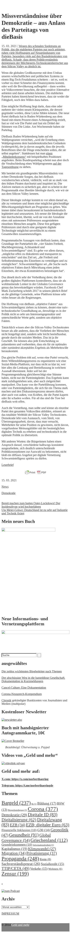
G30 (43, 830)
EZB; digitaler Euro (47, 824)
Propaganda (20, 858)
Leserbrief (8, 464)
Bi (34, 804)
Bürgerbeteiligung (17, 810)
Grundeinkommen (17, 844)
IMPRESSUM (10, 913)
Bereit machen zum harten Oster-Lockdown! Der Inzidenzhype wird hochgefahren (31, 505)
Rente (45, 859)
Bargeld (16, 803)
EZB (17, 825)
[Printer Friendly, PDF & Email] (35, 473)
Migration (14, 853)
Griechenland (49, 840)
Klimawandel (42, 849)
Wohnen (55, 868)
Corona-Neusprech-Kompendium (22, 694)
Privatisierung (41, 853)
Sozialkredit (52, 864)
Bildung (46, 803)
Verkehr (39, 868)
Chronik (6, 700)
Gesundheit (24, 834)
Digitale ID (42, 814)
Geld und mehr (20, 924)
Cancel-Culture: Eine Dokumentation (24, 687)
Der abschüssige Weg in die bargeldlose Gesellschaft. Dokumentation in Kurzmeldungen (33, 679)
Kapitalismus (14, 849)
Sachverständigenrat (21, 864)
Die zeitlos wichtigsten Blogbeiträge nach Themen (32, 671)
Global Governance (26, 838)
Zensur (15, 874)
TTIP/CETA (15, 868)
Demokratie (9, 493)
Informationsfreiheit (43, 845)
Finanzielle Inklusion (19, 830)
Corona (43, 809)
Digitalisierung (19, 819)
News (5, 486)
